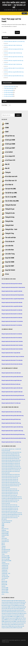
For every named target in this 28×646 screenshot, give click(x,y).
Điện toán (3, 547)
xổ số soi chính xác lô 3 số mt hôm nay (9, 495)
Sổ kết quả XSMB (10, 140)
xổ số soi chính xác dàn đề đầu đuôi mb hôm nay (11, 468)
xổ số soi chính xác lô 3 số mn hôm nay (9, 511)
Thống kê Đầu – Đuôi (11, 229)
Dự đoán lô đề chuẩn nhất (9, 86)
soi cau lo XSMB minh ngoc (16, 619)
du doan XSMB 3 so (8, 607)
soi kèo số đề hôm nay (14, 627)
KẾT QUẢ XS (4, 519)
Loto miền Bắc (9, 245)
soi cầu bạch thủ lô (15, 622)
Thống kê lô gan (9, 209)
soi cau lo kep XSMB (8, 616)
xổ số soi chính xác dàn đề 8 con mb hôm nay (11, 464)
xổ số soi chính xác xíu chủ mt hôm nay (9, 501)
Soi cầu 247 (8, 622)
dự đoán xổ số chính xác (8, 610)
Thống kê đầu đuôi (10, 205)
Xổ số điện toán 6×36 (6, 549)
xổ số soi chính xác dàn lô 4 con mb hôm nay (14, 68)
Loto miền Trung (10, 254)
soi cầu (23, 621)
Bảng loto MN (4, 584)
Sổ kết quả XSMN (10, 144)
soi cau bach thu (8, 614)
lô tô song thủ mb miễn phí (11, 613)
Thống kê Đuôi (9, 225)
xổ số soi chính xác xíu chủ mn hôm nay (10, 517)
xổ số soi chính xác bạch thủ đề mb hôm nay (13, 75)
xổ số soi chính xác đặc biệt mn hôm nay (10, 508)
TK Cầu (3, 554)
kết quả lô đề (12, 611)
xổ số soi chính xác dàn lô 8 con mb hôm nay (11, 476)
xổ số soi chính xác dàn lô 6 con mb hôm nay (11, 474)
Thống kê (8, 172)
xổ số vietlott (9, 152)
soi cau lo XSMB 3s (16, 616)
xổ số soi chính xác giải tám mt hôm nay (10, 493)
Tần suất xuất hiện (10, 237)
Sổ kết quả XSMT (10, 148)
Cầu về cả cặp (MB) (10, 197)
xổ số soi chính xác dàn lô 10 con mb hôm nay (11, 469)
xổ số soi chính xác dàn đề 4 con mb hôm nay (11, 461)
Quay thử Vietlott (10, 270)
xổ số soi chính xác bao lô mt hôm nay (9, 488)
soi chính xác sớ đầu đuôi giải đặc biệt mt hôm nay (12, 498)
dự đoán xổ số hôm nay (18, 610)
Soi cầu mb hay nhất (8, 90)
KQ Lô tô (3, 579)
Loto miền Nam (9, 249)
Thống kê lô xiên (10, 213)
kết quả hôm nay (10, 136)
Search (18, 115)
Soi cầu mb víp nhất (8, 92)
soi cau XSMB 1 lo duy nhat (15, 621)
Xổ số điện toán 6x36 (11, 176)
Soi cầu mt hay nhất (8, 94)
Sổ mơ (7, 274)
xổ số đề (20, 627)
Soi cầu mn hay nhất (8, 96)
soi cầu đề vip (6, 627)
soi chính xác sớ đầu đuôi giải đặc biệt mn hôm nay (12, 514)
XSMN (7, 127)
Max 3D (7, 164)
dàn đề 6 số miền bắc (16, 607)
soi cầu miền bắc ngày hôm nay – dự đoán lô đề (14, 5)
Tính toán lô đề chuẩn (9, 88)
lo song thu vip (18, 611)
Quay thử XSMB (9, 258)
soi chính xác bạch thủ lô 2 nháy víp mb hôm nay (11, 452)
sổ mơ (3, 594)
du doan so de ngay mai (10, 603)
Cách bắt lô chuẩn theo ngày (7, 600)
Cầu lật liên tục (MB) (11, 193)
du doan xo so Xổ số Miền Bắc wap (14, 605)
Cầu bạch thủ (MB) (10, 188)
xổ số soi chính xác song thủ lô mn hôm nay (10, 516)
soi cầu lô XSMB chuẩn (9, 626)
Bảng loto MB (4, 581)
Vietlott (3, 536)
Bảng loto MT (4, 583)
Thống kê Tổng (9, 233)
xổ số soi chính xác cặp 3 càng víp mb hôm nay (11, 460)
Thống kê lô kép (9, 217)
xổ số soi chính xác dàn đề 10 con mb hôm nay (14, 41)
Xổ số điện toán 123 (11, 180)
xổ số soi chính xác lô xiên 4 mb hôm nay (13, 53)
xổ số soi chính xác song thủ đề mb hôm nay (14, 72)
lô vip (18, 613)
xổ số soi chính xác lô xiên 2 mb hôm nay (13, 45)
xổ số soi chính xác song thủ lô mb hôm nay (13, 60)
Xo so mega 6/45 (10, 156)
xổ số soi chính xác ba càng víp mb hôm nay (13, 49)
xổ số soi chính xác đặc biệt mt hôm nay (10, 492)
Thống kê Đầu (9, 221)
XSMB (7, 123)
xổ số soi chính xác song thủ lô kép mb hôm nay (11, 484)
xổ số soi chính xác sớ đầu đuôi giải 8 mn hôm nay (12, 512)
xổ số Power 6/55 (10, 160)
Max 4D (7, 168)
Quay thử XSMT (9, 266)
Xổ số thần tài (9, 184)
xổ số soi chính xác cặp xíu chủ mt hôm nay (10, 490)
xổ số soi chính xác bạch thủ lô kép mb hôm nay (11, 457)
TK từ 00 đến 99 (9, 241)
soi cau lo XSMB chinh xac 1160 (18, 618)
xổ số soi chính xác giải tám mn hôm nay (10, 509)
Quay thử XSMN (9, 262)
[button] (24, 13)
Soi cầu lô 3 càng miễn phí (11, 624)
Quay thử (3, 586)
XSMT (7, 132)
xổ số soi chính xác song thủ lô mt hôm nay (10, 500)
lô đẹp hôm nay (22, 613)
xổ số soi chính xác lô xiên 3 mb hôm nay (13, 64)
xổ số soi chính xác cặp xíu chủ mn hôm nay (10, 506)
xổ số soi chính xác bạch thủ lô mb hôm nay (13, 56)
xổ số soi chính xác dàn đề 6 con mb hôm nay (11, 463)
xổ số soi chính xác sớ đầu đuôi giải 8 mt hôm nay (12, 496)
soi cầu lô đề (16, 626)
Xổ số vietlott (4, 538)
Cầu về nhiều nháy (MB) (12, 201)
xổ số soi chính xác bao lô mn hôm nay (9, 504)
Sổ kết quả (4, 530)
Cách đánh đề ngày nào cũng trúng (11, 602)
